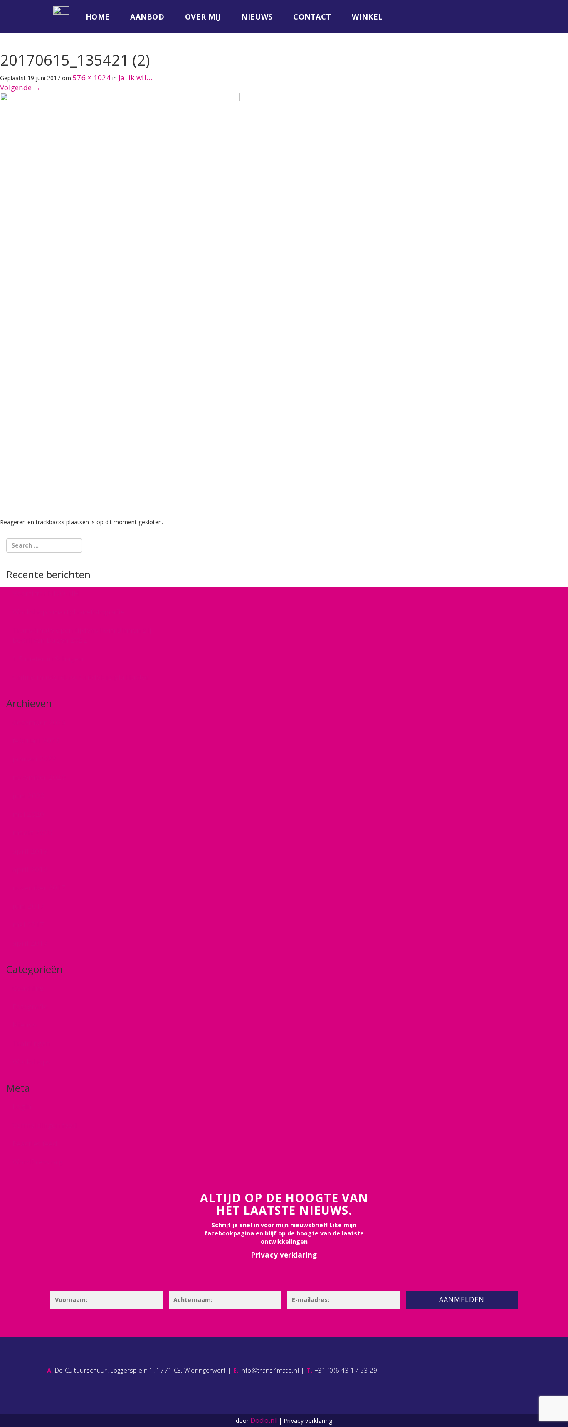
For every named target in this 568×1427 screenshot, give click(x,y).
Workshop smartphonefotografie (68, 611)
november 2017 (39, 887)
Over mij (202, 17)
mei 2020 (28, 814)
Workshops (31, 1061)
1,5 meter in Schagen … (51, 658)
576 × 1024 (92, 77)
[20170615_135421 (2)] (120, 304)
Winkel (367, 17)
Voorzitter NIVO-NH (45, 593)
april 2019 (30, 851)
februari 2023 (36, 740)
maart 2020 (32, 832)
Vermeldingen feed (44, 1125)
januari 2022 (34, 759)
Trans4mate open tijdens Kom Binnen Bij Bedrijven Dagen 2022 (81, 635)
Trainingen (31, 1043)
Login (22, 1106)
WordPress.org (37, 1162)
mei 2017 (28, 924)
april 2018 (30, 869)
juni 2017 (28, 906)
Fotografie (30, 1006)
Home (97, 17)
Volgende (20, 87)
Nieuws (256, 17)
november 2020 (39, 777)
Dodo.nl (263, 1420)
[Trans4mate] (61, 10)
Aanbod (147, 17)
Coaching (28, 988)
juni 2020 (28, 796)
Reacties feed (34, 1143)
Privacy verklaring (284, 1255)
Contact (312, 17)
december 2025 (39, 722)
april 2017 (30, 943)
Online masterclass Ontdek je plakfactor (80, 677)
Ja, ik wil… (135, 77)
